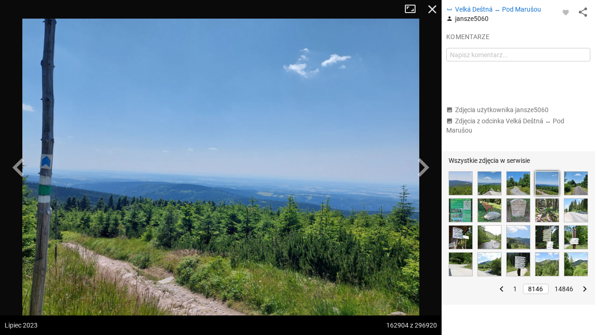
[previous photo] (18, 167)
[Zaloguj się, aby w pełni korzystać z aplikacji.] (565, 12)
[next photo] (423, 167)
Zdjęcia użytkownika (502, 110)
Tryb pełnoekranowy (413, 9)
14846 (564, 289)
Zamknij (432, 9)
